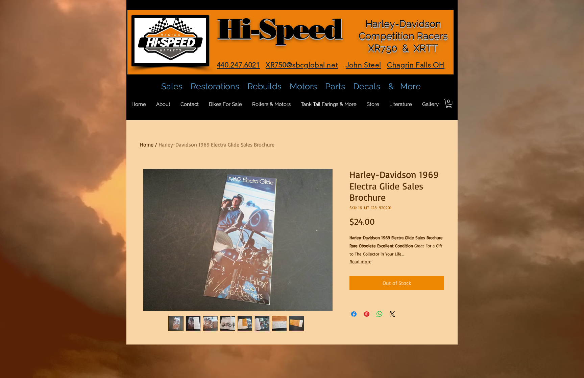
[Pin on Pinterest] (367, 314)
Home (146, 144)
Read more (360, 261)
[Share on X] (392, 314)
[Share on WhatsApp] (379, 314)
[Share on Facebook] (354, 314)
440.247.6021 (238, 65)
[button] (449, 103)
